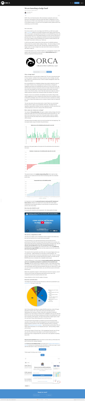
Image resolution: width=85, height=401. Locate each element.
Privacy (8, 399)
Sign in (82, 2)
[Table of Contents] (1, 200)
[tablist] (27, 363)
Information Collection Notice (42, 378)
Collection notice (13, 399)
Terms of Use (47, 377)
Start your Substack (40, 399)
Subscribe (77, 2)
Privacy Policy (50, 378)
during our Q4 (28, 283)
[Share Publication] (73, 3)
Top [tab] (25, 362)
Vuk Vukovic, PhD (29, 12)
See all (26, 385)
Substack (75, 399)
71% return (29, 32)
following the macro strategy (35, 325)
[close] (52, 363)
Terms (10, 399)
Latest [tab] (28, 362)
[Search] (71, 3)
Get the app (46, 399)
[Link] (23, 74)
